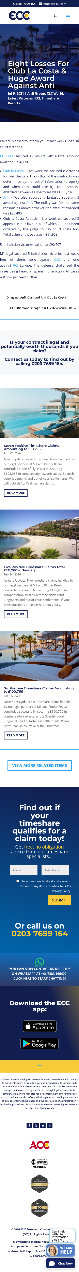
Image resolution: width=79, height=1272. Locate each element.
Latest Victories (20, 98)
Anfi (6, 197)
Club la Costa (13, 171)
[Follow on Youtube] (43, 1125)
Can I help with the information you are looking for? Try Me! (60, 1236)
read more (16, 493)
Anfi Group (36, 93)
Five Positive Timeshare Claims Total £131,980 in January (34, 568)
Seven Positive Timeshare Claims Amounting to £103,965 (31, 447)
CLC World (55, 93)
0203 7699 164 (47, 363)
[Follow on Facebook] (29, 1125)
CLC (60, 224)
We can (66, 1250)
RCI (37, 98)
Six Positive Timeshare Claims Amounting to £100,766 (39, 689)
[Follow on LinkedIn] (49, 1125)
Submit (59, 900)
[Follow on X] (36, 1125)
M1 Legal (7, 156)
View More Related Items (39, 765)
